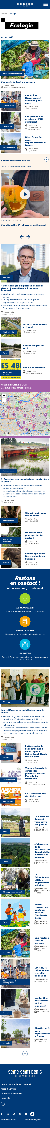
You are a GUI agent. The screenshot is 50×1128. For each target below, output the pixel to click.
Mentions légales (33, 1119)
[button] (22, 237)
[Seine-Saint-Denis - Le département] (25, 4)
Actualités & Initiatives (11, 1093)
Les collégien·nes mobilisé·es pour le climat (22, 711)
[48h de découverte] (11, 377)
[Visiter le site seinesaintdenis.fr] (25, 1073)
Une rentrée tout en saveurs (18, 82)
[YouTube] (26, 1114)
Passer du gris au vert (33, 346)
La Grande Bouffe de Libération (35, 794)
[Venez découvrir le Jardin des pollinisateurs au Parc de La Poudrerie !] (11, 783)
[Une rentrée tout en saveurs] (25, 77)
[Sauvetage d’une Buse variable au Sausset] (11, 566)
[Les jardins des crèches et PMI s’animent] (11, 130)
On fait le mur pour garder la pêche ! (33, 535)
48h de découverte (34, 367)
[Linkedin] (8, 1114)
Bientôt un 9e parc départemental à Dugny (35, 141)
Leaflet (9, 435)
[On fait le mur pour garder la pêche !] (11, 545)
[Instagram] (20, 1114)
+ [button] (4, 395)
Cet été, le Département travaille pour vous (33, 99)
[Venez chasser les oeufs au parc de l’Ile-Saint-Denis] (15, 925)
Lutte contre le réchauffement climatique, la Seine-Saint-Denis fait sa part (36, 751)
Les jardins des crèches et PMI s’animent (34, 119)
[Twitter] (14, 1114)
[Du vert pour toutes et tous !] (11, 335)
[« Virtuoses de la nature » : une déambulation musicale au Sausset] (15, 865)
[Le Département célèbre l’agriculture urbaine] (15, 895)
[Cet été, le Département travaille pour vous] (11, 109)
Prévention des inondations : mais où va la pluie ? (25, 480)
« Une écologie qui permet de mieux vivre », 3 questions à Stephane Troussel (22, 287)
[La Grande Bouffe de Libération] (11, 804)
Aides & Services (8, 1089)
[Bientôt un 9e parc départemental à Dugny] (11, 151)
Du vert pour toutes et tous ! (35, 325)
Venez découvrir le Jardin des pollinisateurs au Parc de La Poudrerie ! (36, 773)
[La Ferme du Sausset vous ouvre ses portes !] (15, 835)
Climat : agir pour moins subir (35, 514)
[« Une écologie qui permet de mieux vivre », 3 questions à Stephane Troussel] (25, 281)
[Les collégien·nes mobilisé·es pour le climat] (25, 705)
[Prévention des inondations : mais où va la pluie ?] (25, 474)
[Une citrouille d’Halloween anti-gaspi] (25, 194)
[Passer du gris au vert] (11, 356)
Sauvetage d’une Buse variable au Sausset (35, 556)
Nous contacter (8, 1119)
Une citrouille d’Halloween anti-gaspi (23, 225)
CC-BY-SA (45, 435)
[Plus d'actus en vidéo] (46, 159)
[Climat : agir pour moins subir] (11, 524)
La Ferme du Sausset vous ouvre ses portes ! (41, 820)
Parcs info (5, 1098)
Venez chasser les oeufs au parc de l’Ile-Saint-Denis (41, 911)
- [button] (4, 400)
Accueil (4, 14)
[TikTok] (32, 1114)
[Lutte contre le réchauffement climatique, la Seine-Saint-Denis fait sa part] (11, 761)
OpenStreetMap (26, 435)
